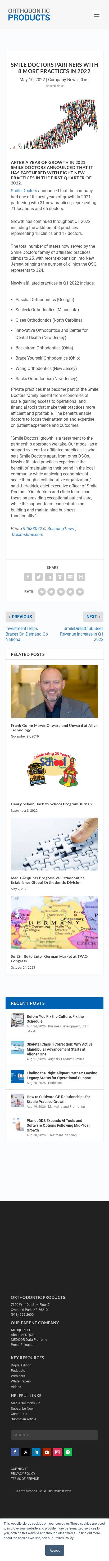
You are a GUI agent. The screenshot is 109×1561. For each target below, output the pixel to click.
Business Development (64, 1026)
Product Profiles (72, 1059)
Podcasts (55, 1083)
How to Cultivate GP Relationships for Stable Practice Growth (58, 1099)
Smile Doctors (24, 190)
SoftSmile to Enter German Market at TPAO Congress (49, 958)
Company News (63, 79)
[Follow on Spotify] (68, 1452)
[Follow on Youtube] (47, 1452)
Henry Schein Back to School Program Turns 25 (53, 804)
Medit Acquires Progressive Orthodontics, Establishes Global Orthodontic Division (48, 880)
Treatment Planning (62, 1135)
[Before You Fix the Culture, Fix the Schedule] (17, 1020)
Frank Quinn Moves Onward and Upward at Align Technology (54, 727)
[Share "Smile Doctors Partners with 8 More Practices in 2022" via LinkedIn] (49, 576)
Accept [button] (55, 1550)
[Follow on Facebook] (15, 1452)
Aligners (54, 1059)
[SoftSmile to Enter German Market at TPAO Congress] (54, 922)
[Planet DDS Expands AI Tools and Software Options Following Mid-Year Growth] (17, 1124)
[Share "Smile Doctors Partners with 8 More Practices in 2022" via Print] (81, 576)
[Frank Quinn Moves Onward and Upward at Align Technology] (54, 691)
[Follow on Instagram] (57, 1452)
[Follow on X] (25, 1452)
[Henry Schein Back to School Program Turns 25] (54, 769)
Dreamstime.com (27, 534)
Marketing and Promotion (66, 1107)
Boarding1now (60, 528)
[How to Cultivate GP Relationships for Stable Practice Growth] (17, 1100)
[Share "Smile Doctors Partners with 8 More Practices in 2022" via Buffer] (59, 576)
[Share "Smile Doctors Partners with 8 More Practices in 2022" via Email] (70, 576)
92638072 (32, 528)
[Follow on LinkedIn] (36, 1452)
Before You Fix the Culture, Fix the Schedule (55, 1018)
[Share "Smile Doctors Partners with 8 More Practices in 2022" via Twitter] (38, 576)
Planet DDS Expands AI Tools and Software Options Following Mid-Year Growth (58, 1125)
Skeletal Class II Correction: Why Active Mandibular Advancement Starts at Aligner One (60, 1049)
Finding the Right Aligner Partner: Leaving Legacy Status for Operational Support (62, 1075)
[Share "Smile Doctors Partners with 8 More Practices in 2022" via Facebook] (28, 576)
